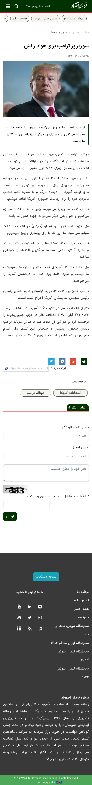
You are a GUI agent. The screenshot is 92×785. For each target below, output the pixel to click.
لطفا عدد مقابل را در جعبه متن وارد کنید (57, 496)
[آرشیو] (19, 629)
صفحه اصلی (81, 32)
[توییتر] (29, 618)
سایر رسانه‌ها (59, 32)
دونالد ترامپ (36, 392)
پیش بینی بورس (45, 18)
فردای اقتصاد (46, 6)
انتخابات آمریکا (70, 392)
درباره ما (83, 591)
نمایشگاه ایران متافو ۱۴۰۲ (70, 643)
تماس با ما (81, 600)
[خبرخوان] (29, 629)
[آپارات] (19, 618)
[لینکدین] (29, 607)
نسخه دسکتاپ (46, 576)
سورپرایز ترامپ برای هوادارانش (56, 46)
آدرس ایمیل (80, 447)
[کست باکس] (40, 629)
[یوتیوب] (19, 607)
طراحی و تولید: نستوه (45, 782)
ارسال (10, 516)
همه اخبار (81, 608)
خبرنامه (83, 617)
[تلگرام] (40, 607)
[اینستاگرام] (40, 618)
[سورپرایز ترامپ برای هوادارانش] (46, 89)
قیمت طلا (20, 18)
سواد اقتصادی (74, 18)
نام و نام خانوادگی (75, 427)
